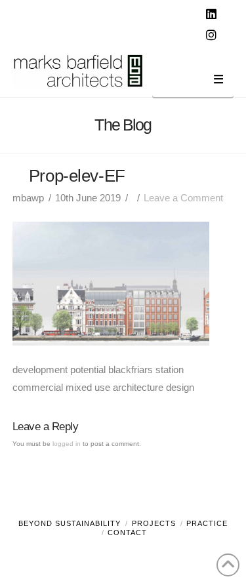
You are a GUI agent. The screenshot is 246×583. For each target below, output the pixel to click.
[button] (193, 81)
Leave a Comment (183, 197)
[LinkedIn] (212, 14)
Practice (207, 523)
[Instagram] (212, 35)
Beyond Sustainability (69, 523)
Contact (127, 532)
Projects (154, 523)
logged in (66, 443)
